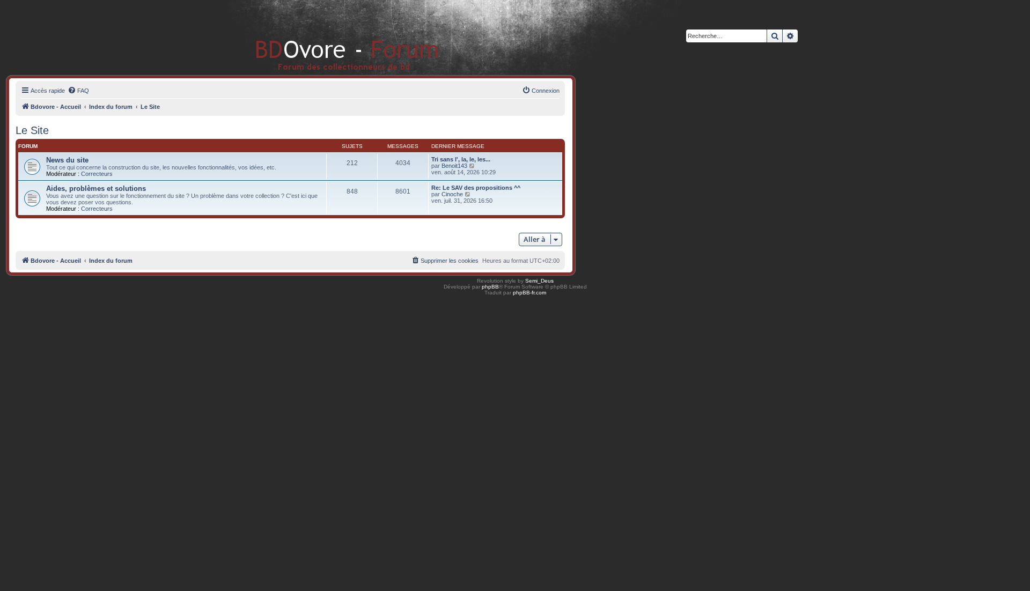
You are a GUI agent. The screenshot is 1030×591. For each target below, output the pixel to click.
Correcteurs (97, 174)
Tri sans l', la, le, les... (460, 159)
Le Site (32, 130)
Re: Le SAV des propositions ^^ (475, 187)
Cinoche (452, 194)
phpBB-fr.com (529, 293)
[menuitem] (78, 90)
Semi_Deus (539, 281)
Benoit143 (454, 165)
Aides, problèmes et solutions (96, 188)
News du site (67, 160)
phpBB (490, 287)
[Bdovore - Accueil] (331, 37)
